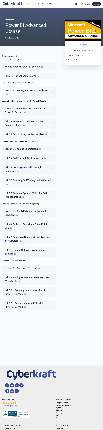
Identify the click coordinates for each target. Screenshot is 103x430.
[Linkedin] (12, 385)
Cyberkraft (9, 399)
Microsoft (9, 20)
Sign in (87, 4)
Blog (57, 415)
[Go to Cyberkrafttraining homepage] (12, 3)
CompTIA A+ (60, 428)
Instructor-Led (14, 425)
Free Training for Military (63, 405)
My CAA (58, 408)
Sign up (96, 4)
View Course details (12, 38)
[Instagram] (12, 391)
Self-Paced (62, 425)
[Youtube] (17, 385)
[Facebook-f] (7, 385)
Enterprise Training (62, 403)
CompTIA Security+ (11, 428)
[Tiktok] (17, 391)
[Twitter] (21, 385)
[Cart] (82, 4)
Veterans (59, 410)
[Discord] (7, 391)
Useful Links (63, 399)
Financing (59, 413)
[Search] (76, 4)
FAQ (57, 418)
